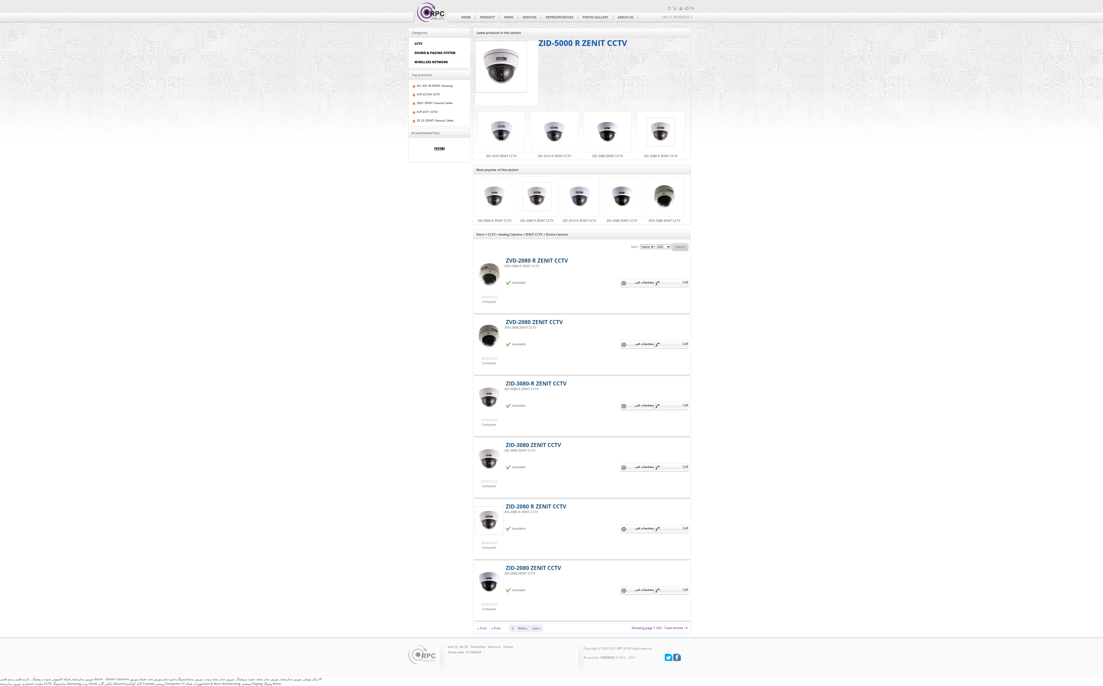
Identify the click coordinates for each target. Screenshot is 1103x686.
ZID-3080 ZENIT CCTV (533, 444)
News (508, 17)
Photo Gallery (595, 17)
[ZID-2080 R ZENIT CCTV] (660, 131)
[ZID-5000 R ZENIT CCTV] (507, 73)
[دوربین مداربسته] (429, 12)
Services (529, 17)
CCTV (418, 43)
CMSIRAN (607, 657)
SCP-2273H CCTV (428, 94)
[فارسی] (692, 8)
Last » (536, 628)
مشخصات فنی (644, 282)
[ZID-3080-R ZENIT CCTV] (494, 196)
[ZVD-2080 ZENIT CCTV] (664, 196)
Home (466, 17)
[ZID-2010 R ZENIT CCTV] (554, 131)
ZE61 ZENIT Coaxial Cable (435, 103)
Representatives (559, 17)
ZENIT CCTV (534, 234)
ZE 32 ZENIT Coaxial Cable (435, 120)
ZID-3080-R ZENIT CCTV (495, 221)
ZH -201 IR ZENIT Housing (435, 86)
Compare (489, 302)
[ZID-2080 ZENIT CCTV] (607, 131)
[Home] (669, 8)
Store (480, 234)
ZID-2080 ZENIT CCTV (607, 156)
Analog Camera (510, 234)
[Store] (675, 8)
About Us (625, 17)
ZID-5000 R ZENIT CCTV (583, 42)
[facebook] (677, 657)
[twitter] (668, 657)
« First (482, 628)
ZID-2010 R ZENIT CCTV (554, 156)
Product (487, 17)
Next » (523, 628)
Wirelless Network (431, 62)
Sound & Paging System (434, 53)
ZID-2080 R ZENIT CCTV (661, 156)
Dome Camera (557, 234)
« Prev (496, 628)
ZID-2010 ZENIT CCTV (501, 156)
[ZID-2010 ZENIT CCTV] (501, 131)
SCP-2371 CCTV (427, 112)
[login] (686, 8)
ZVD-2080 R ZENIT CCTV (537, 260)
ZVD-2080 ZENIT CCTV (664, 221)
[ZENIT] (439, 150)
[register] (680, 8)
